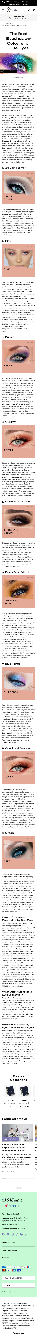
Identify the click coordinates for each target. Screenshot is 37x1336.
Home (3, 24)
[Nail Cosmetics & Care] (24, 1091)
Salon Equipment (10, 1103)
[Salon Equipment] (10, 1091)
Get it (26, 4)
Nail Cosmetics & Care (24, 1103)
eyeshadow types (8, 928)
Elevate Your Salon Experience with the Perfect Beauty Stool (14, 1147)
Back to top (18, 1188)
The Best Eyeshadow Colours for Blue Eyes (14, 25)
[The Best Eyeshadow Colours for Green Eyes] (34, 1333)
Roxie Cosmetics (11, 1292)
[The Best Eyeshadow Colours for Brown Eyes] (3, 1333)
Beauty (9, 24)
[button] (33, 10)
